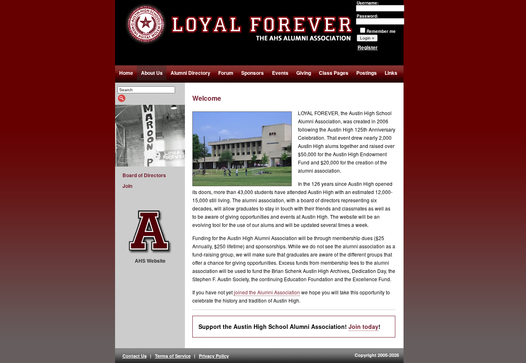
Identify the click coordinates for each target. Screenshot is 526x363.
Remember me (381, 31)
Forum (225, 72)
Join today (363, 326)
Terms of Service (173, 356)
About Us (152, 72)
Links (391, 72)
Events (280, 72)
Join (127, 186)
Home (126, 72)
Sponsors (252, 72)
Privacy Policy (214, 356)
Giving (303, 72)
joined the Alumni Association (267, 292)
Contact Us (134, 356)
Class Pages (333, 72)
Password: (367, 16)
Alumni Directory (190, 72)
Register (368, 47)
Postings (366, 72)
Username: (367, 3)
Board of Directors (144, 175)
